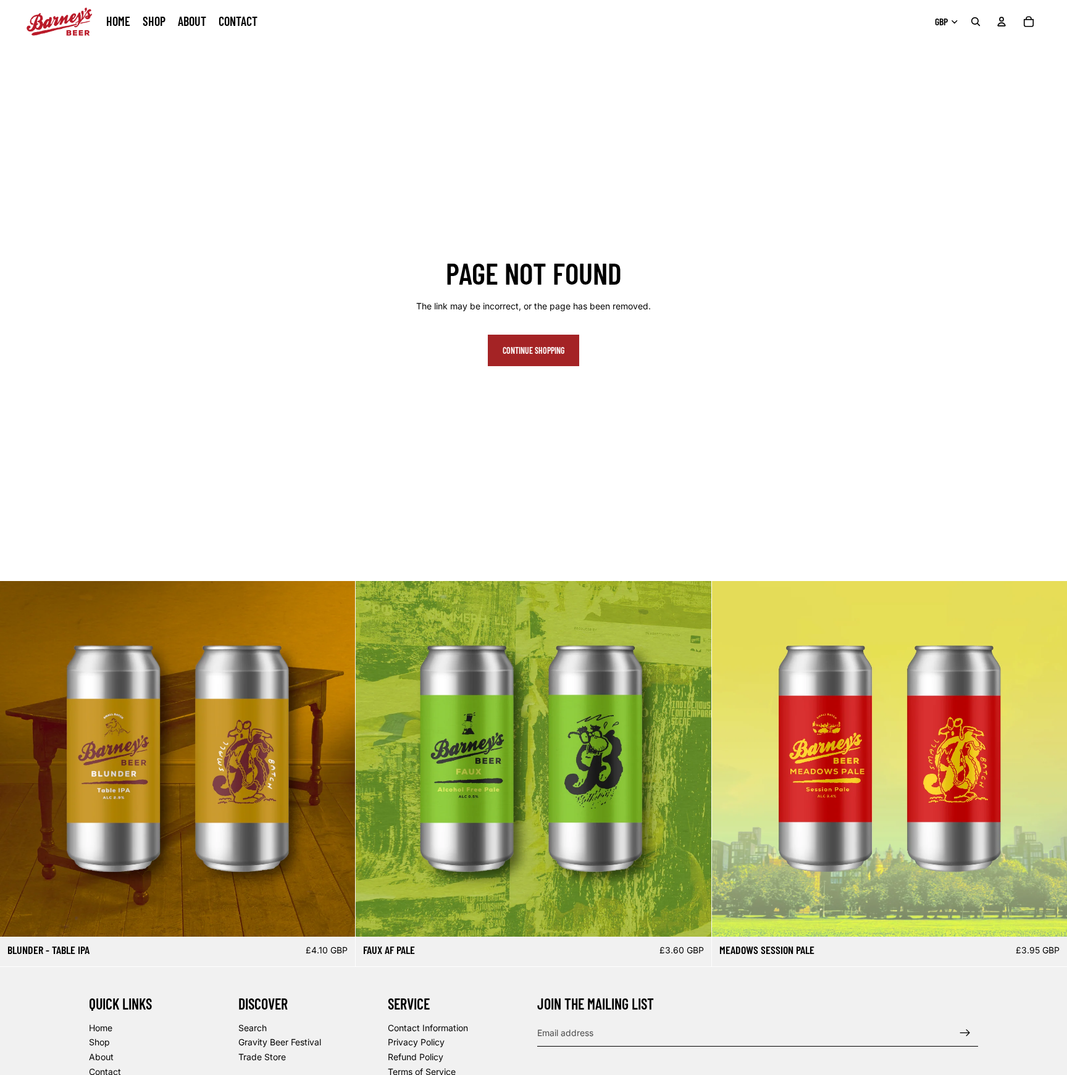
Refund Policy (415, 1057)
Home (100, 1027)
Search (252, 1027)
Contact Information (428, 1027)
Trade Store (262, 1057)
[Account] (1001, 21)
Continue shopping (533, 350)
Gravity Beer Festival (279, 1042)
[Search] (975, 21)
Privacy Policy (416, 1042)
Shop (99, 1042)
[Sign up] (965, 1032)
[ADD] (336, 917)
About (101, 1057)
